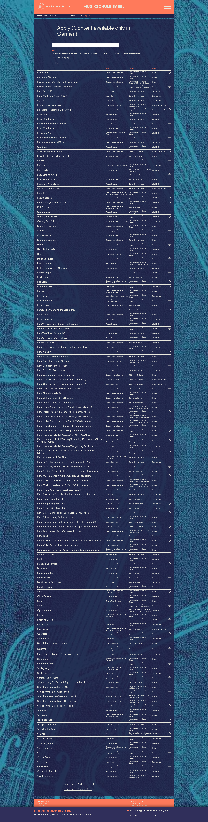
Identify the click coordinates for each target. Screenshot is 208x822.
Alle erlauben (155, 816)
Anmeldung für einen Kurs (78, 789)
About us (62, 16)
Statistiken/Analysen (157, 811)
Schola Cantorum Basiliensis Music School (138, 806)
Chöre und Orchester (131, 53)
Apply (87, 16)
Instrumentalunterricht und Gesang (67, 53)
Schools (53, 16)
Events (72, 16)
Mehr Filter (59, 63)
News (80, 16)
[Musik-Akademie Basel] (59, 7)
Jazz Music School (135, 803)
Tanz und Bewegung (61, 58)
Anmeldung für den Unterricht (80, 784)
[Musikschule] (104, 7)
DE (160, 7)
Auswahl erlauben (137, 816)
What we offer (41, 16)
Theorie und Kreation (91, 53)
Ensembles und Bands (111, 53)
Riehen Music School (136, 801)
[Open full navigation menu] (167, 6)
